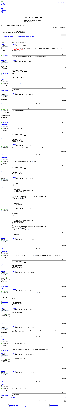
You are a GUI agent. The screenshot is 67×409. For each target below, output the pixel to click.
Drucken (64, 41)
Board (2, 3)
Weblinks (3, 12)
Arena (26, 38)
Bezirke (2, 5)
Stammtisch (21, 38)
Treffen (2, 9)
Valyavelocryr (4, 60)
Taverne (17, 38)
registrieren (20, 29)
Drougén (3, 106)
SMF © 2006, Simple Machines (39, 406)
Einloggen (27, 36)
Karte (2, 11)
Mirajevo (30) (59, 2)
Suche (9, 36)
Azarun (3, 44)
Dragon (3, 79)
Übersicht (4, 36)
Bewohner (3, 4)
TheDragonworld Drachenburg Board (8, 38)
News (2, 8)
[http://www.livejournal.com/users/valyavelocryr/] (3, 74)
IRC (2, 6)
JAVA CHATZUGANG (16, 36)
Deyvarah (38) (53, 2)
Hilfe (7, 36)
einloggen (13, 29)
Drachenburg (3, 10)
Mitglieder (23, 36)
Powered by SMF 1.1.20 (25, 406)
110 (8, 40)
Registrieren (31, 36)
